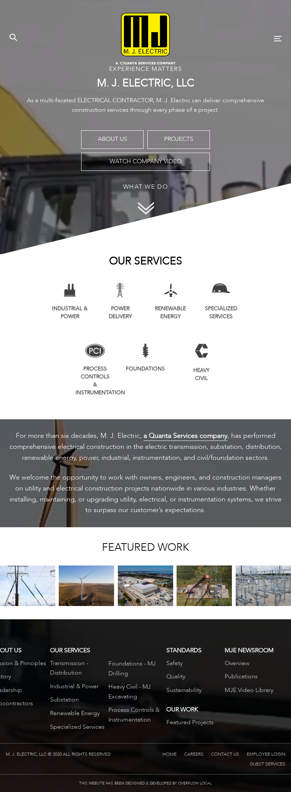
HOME (170, 754)
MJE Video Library (249, 690)
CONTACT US (225, 754)
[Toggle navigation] (236, 38)
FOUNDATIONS (145, 368)
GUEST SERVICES (267, 764)
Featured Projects (190, 722)
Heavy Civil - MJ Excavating (129, 692)
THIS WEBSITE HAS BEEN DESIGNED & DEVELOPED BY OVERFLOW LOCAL (145, 783)
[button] (13, 38)
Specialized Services (77, 727)
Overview (237, 663)
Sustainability (184, 690)
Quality (175, 676)
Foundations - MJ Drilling (132, 668)
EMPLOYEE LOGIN (266, 754)
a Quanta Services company (185, 436)
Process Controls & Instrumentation (134, 715)
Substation (64, 699)
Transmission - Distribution (69, 668)
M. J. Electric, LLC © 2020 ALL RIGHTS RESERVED (58, 754)
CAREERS (193, 754)
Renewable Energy (75, 713)
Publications (241, 676)
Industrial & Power (74, 686)
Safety (174, 663)
